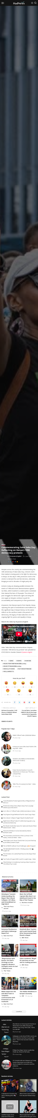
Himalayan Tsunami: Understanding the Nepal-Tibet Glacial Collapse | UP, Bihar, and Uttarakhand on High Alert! (8, 899)
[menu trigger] (3, 3)
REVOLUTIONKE (9, 669)
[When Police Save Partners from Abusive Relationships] (28, 1085)
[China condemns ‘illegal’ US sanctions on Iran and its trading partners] (28, 950)
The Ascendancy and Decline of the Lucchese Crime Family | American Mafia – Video (18, 836)
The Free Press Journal (9, 907)
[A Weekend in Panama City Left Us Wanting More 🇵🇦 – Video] (9, 1085)
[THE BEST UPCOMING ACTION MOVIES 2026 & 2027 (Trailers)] (6, 761)
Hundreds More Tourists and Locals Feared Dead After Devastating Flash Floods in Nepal (28, 932)
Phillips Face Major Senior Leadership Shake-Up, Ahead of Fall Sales (23, 1051)
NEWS (3, 544)
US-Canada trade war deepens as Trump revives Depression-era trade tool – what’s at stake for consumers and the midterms (24, 1063)
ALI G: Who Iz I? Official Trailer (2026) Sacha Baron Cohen (19, 811)
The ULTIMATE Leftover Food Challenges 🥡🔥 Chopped (19, 846)
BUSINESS (23, 891)
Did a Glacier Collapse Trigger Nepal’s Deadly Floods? (18, 818)
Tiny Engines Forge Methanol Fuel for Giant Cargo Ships (19, 814)
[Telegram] (15, 562)
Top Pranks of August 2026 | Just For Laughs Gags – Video (19, 859)
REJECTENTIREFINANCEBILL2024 (15, 663)
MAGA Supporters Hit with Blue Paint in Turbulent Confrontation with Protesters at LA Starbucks (8, 996)
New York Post (8, 935)
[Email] (17, 562)
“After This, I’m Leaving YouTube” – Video (24, 784)
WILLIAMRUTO (9, 671)
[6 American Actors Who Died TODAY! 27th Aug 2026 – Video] (6, 749)
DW (23, 996)
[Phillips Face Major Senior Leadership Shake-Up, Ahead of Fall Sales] (6, 1052)
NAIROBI (28, 660)
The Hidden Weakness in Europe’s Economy (28, 992)
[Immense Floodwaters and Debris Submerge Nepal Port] (9, 921)
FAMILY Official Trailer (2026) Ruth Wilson (24, 735)
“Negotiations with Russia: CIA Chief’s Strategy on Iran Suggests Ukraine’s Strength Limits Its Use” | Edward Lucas (9, 963)
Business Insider (27, 902)
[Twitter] (11, 562)
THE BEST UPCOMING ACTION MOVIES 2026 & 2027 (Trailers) (23, 759)
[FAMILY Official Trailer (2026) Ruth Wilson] (6, 736)
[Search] (35, 3)
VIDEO (9, 891)
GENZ (11, 660)
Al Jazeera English (15, 556)
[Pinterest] (13, 562)
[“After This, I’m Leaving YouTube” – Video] (6, 785)
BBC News (25, 937)
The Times (7, 971)
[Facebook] (9, 562)
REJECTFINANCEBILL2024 (12, 666)
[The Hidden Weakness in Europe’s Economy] (28, 983)
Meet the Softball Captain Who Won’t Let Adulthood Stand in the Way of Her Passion (28, 897)
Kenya (19, 660)
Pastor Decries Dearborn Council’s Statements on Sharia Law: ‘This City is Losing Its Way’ (23, 771)
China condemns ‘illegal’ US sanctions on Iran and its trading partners (28, 960)
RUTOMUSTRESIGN (24, 669)
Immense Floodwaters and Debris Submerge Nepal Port (9, 931)
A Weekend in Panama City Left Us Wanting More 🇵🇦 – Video (9, 1095)
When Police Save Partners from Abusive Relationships (27, 1094)
